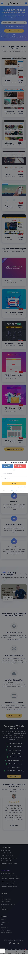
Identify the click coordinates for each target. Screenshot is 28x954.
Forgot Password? (22, 487)
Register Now (15, 490)
